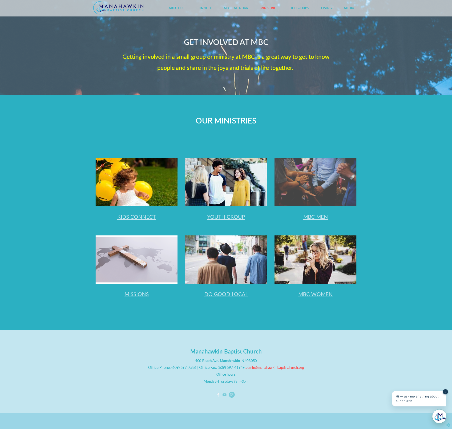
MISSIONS (137, 294)
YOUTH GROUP (226, 217)
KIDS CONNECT (136, 217)
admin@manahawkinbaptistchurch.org (275, 367)
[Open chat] (439, 416)
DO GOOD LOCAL (226, 294)
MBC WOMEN (315, 294)
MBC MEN (315, 217)
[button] (419, 398)
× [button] (445, 392)
